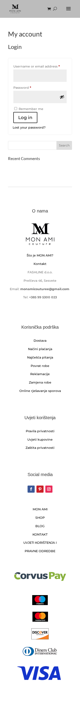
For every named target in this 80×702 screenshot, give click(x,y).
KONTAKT (40, 534)
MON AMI (40, 509)
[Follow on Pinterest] (40, 489)
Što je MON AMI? (40, 255)
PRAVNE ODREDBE (40, 551)
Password (29, 87)
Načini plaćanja (40, 349)
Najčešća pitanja (40, 357)
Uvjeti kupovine (40, 440)
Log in (25, 117)
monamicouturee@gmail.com (44, 289)
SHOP (40, 518)
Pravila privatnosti (40, 431)
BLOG (40, 526)
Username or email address (40, 66)
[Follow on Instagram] (48, 489)
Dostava (40, 341)
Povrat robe (40, 366)
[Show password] (62, 96)
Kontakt (40, 264)
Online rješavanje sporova (40, 391)
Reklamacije (40, 374)
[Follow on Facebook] (31, 489)
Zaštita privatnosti (40, 448)
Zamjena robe (40, 382)
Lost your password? (29, 127)
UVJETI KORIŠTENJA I (40, 543)
